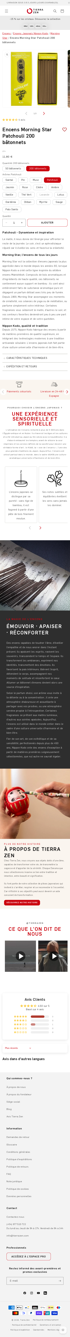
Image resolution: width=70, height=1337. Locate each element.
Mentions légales (55, 1330)
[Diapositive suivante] (66, 392)
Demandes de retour (18, 1137)
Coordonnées (38, 1330)
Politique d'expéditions (19, 1159)
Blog (9, 1109)
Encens (6, 33)
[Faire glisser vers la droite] (43, 113)
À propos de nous (16, 1087)
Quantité (6, 216)
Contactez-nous (15, 1217)
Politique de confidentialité (24, 1325)
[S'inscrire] (59, 1281)
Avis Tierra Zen (15, 1116)
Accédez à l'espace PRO (28, 1256)
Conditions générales (18, 1152)
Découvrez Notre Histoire (22, 902)
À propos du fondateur (19, 1094)
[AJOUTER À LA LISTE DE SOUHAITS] (63, 129)
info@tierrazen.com (18, 1235)
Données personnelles (19, 1196)
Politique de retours (18, 1166)
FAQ (9, 1174)
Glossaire (12, 1144)
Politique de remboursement (45, 1320)
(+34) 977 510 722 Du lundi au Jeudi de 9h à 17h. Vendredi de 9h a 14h (35, 1226)
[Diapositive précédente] (3, 392)
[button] (6, 11)
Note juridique (14, 1181)
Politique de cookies (18, 1189)
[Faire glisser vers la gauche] (26, 113)
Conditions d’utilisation (50, 1325)
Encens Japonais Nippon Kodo (30, 33)
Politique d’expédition (20, 1330)
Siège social (13, 1101)
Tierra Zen (25, 1320)
